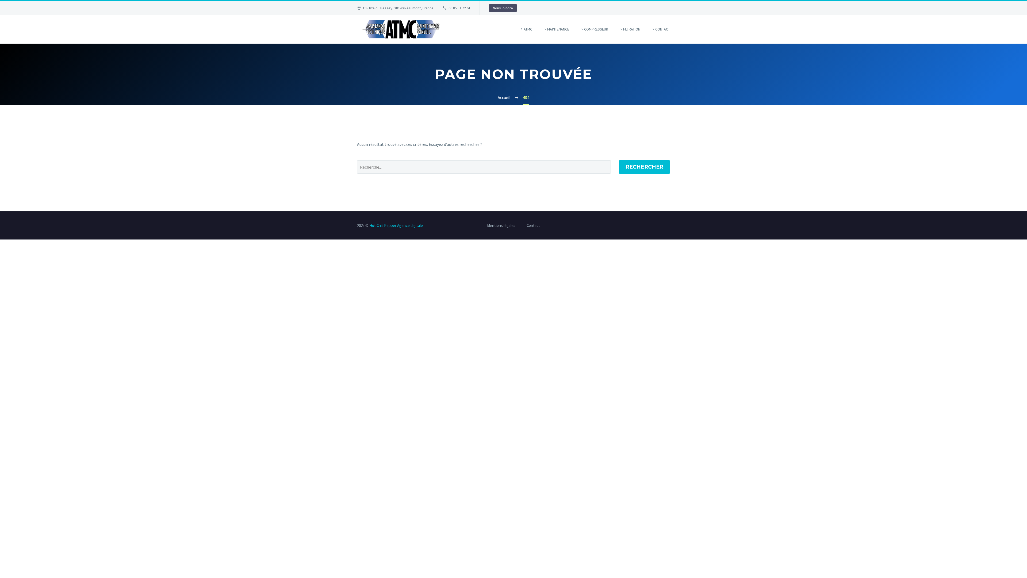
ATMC (528, 29)
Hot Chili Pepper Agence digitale (396, 225)
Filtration (631, 29)
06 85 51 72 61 (459, 8)
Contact (662, 29)
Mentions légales (501, 226)
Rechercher (644, 167)
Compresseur (596, 29)
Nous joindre (503, 8)
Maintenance (558, 29)
